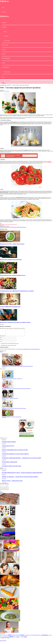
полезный (12, 224)
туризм (21, 636)
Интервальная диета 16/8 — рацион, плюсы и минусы (12, 243)
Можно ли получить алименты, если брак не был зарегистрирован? (14, 408)
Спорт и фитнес (7, 40)
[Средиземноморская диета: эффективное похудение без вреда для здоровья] (8, 288)
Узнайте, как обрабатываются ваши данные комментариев (29, 349)
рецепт (11, 636)
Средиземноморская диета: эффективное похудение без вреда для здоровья (17, 290)
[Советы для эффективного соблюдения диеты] (10, 304)
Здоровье (4, 27)
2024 (1, 634)
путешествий (2, 636)
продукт (15, 224)
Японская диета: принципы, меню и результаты (11, 259)
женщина (13, 634)
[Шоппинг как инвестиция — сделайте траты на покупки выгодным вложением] (7, 387)
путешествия (6, 636)
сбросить (48, 162)
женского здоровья (3, 224)
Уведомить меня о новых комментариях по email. (10, 343)
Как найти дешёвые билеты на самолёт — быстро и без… (12, 378)
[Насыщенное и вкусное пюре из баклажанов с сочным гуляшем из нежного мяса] (7, 527)
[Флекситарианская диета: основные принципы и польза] (8, 273)
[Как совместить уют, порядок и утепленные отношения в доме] (9, 562)
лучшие (22, 635)
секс (19, 636)
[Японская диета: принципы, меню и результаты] (8, 257)
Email (1, 339)
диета (9, 635)
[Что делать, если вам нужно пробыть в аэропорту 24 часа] (7, 539)
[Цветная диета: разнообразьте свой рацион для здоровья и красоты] (8, 320)
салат (17, 636)
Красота (4, 49)
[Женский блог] (5, 2)
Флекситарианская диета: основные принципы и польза (12, 275)
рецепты (15, 636)
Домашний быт (5, 67)
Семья (3, 62)
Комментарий (2, 335)
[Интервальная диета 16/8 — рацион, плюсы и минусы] (10, 241)
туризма (25, 636)
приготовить (45, 635)
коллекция (17, 634)
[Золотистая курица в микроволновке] (9, 585)
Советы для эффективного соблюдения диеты (10, 306)
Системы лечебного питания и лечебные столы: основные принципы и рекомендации (17, 366)
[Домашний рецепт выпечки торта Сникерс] (9, 504)
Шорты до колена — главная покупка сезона (10, 398)
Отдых (3, 53)
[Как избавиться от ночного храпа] (9, 574)
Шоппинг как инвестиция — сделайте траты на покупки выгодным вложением (16, 388)
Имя (1, 337)
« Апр (1, 491)
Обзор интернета (7, 71)
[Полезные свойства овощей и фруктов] (9, 609)
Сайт (1, 341)
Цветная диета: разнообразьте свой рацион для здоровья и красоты (15, 322)
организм (8, 224)
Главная (1, 85)
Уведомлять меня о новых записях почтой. (8, 345)
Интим (5, 31)
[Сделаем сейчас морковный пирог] (9, 597)
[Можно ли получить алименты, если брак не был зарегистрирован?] (7, 407)
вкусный (3, 634)
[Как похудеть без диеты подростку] (9, 632)
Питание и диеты (6, 58)
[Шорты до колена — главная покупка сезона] (7, 397)
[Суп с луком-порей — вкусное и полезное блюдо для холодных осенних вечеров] (10, 620)
